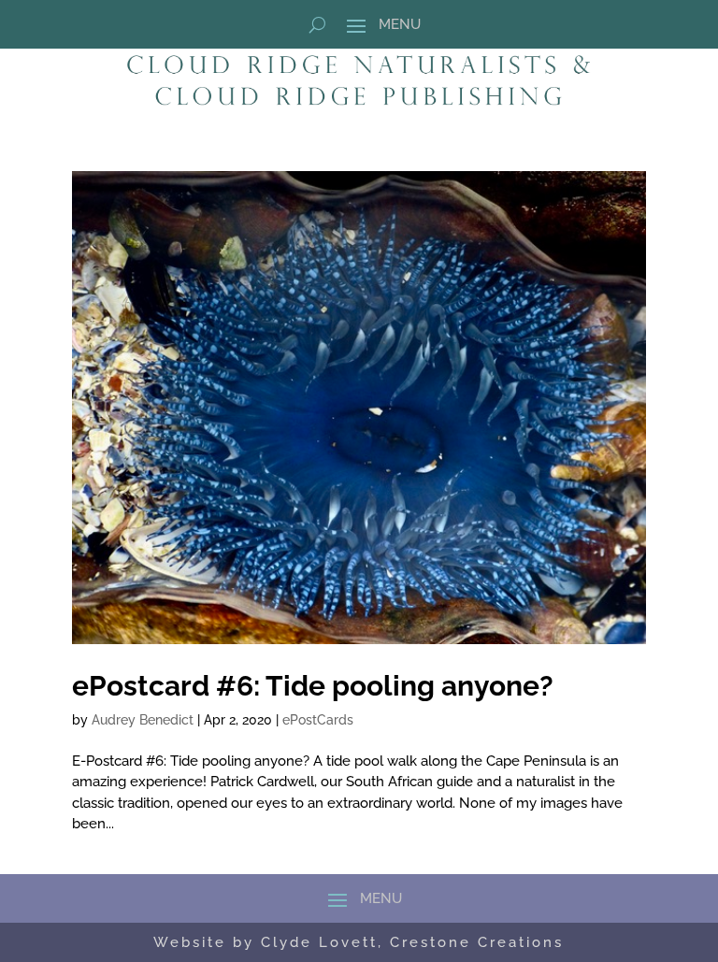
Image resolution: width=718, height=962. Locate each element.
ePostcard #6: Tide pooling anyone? (312, 685)
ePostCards (317, 719)
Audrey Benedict (143, 719)
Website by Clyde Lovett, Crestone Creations (358, 942)
